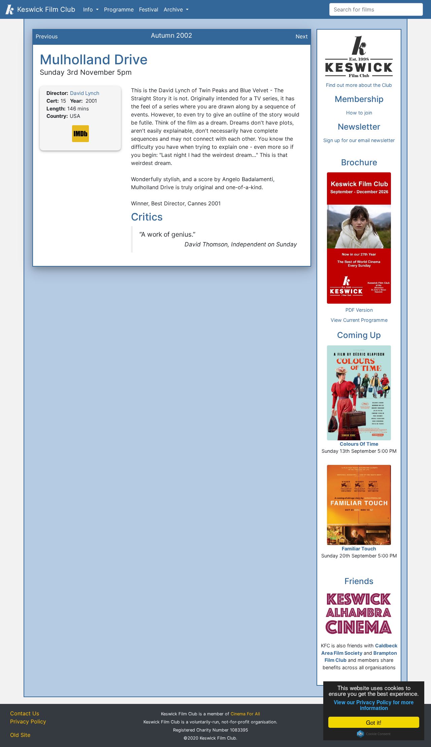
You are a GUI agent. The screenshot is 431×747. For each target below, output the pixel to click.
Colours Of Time (359, 444)
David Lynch (84, 93)
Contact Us (24, 713)
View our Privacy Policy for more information (374, 705)
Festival (148, 9)
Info (89, 9)
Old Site (20, 735)
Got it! (374, 722)
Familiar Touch (359, 548)
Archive (174, 9)
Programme (119, 9)
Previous (47, 36)
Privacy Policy (28, 721)
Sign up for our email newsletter (359, 140)
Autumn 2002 (171, 35)
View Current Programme (359, 320)
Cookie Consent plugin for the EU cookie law (374, 734)
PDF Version (359, 310)
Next (302, 36)
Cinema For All (245, 713)
